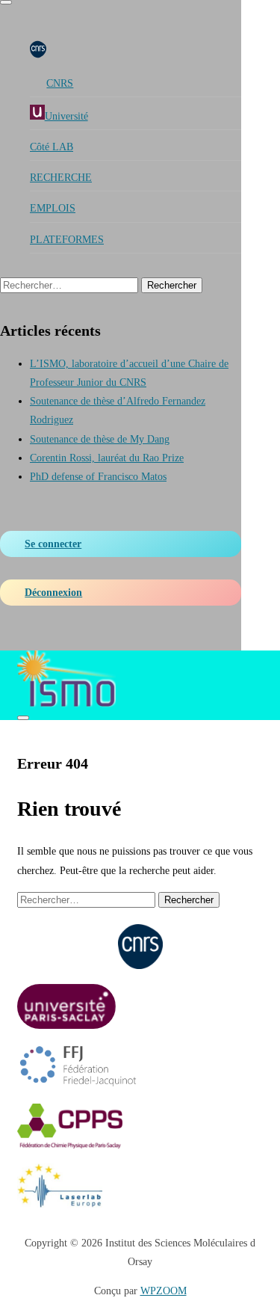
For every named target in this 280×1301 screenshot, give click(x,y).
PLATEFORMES (67, 239)
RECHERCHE (61, 177)
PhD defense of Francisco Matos (98, 476)
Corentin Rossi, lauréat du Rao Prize (107, 458)
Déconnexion (53, 592)
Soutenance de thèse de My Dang (99, 439)
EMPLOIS (52, 208)
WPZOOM (163, 1291)
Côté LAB (51, 147)
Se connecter (53, 544)
